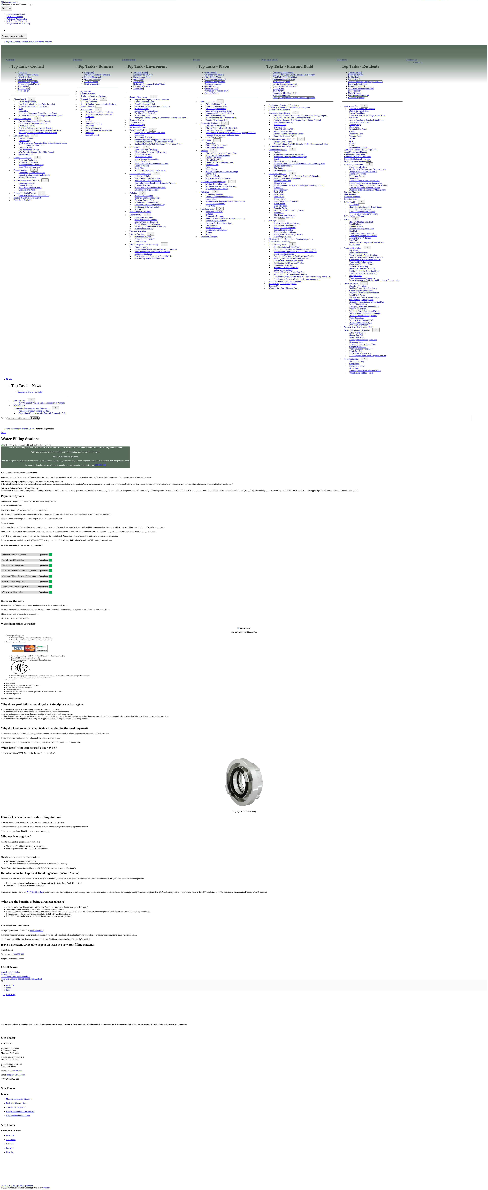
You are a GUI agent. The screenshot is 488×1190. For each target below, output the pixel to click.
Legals (14, 1185)
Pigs (351, 141)
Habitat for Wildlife (142, 161)
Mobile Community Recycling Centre (364, 271)
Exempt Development (283, 142)
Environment (129, 59)
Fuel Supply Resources (283, 122)
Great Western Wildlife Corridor (147, 178)
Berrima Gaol (279, 127)
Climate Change (135, 122)
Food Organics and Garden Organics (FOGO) (367, 356)
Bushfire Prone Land (282, 181)
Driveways (278, 187)
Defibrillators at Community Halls (219, 162)
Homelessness (211, 225)
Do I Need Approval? (277, 173)
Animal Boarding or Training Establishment (366, 120)
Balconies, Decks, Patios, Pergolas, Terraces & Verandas (296, 176)
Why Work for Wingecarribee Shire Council (36, 152)
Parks (208, 167)
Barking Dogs (355, 125)
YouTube (9, 1144)
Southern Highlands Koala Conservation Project (154, 142)
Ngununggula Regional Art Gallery (220, 113)
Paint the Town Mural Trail (216, 120)
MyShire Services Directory (217, 189)
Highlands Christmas (214, 211)
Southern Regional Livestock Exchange (222, 171)
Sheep (351, 145)
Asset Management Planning (355, 152)
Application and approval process (99, 114)
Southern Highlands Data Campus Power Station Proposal (297, 120)
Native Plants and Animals (140, 173)
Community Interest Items (279, 113)
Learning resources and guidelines (363, 340)
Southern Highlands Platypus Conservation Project (155, 139)
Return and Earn (356, 342)
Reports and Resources (144, 137)
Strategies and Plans (27, 190)
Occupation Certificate (283, 265)
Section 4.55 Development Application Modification (295, 249)
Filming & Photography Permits (357, 159)
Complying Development (284, 254)
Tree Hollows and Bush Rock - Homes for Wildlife (155, 183)
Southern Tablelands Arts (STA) (219, 111)
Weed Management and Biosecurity (143, 244)
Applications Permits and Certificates (284, 105)
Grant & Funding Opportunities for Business (98, 104)
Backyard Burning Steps (144, 200)
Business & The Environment (146, 202)
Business (77, 59)
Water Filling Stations (358, 304)
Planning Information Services (286, 161)
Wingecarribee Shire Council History (33, 106)
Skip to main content (9, 2)
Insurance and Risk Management (99, 130)
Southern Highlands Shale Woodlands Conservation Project (158, 144)
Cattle (351, 131)
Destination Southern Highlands (93, 96)
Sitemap (29, 1185)
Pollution (133, 193)
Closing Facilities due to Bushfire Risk (221, 153)
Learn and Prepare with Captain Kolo (221, 130)
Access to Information (22, 119)
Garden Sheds (279, 199)
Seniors (209, 232)
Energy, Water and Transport (146, 222)
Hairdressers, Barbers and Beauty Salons (365, 207)
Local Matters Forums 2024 (30, 167)
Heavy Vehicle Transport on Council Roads (366, 242)
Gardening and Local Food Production (150, 226)
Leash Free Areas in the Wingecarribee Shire (367, 115)
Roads (346, 219)
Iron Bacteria (140, 209)
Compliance (354, 364)
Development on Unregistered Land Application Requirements (299, 185)
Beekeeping (354, 127)
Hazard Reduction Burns (145, 102)
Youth (208, 234)
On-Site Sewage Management (361, 300)
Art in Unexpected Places (216, 109)
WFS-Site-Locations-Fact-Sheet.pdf (21, 979)
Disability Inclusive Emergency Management (367, 190)
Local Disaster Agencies (215, 137)
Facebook (10, 1135)
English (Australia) (29, 30)
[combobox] (14, 36)
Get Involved (134, 147)
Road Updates (355, 224)
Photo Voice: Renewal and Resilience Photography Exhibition (231, 133)
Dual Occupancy (281, 190)
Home (7, 429)
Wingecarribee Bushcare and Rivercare (150, 152)
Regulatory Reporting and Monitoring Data (366, 302)
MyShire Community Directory (213, 181)
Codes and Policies (26, 183)
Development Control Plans (280, 146)
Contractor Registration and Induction (34, 195)
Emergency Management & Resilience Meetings (368, 185)
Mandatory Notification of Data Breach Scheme (38, 133)
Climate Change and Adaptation (147, 224)
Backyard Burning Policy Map (147, 198)
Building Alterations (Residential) (287, 178)
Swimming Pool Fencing (284, 170)
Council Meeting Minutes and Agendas (34, 175)
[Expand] (18, 59)
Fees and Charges (351, 192)
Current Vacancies (26, 138)
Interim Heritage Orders (283, 230)
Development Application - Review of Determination (295, 252)
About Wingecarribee (27, 102)
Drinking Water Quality (358, 325)
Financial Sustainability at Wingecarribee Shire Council (41, 115)
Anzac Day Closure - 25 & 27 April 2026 (361, 150)
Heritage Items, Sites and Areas (286, 223)
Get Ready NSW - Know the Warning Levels (367, 169)
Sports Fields (211, 174)
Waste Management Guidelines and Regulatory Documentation (374, 280)
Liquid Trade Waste (357, 295)
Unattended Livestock (358, 147)
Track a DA (273, 286)
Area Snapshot (91, 102)
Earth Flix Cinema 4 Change (146, 150)
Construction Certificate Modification (289, 263)
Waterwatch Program (143, 237)
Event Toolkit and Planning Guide (99, 112)
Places (196, 59)
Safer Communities (213, 227)
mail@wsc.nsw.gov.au (16, 1075)
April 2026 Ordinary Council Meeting (34, 411)
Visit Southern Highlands (16, 1107)
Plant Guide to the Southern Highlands (150, 187)
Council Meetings (21, 170)
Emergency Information (353, 164)
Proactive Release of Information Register (35, 128)
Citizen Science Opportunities (146, 159)
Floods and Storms (356, 176)
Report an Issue (350, 199)
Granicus (46, 1188)
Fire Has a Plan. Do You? (145, 113)
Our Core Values (25, 147)
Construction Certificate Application (288, 261)
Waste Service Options (358, 253)
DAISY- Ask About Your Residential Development (289, 107)
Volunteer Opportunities (215, 203)
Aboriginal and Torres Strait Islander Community (225, 218)
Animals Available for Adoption (362, 109)
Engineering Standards (283, 166)
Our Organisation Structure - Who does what (37, 104)
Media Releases (20, 405)
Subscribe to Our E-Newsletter (31, 165)
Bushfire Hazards (142, 109)
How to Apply (24, 141)
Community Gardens (143, 154)
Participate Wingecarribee (16, 1103)
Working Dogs (355, 136)
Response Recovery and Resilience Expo (222, 135)
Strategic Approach (88, 106)
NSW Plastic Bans (356, 337)
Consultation (211, 199)
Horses (352, 138)
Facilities (204, 151)
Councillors (23, 111)
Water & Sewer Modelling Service (363, 316)
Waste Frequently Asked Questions (363, 255)
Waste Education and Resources (362, 278)
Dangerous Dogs (356, 134)
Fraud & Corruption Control (30, 187)
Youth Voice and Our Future (146, 219)
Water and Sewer (351, 283)
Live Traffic (354, 240)
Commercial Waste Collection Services (364, 260)
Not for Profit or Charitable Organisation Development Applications (301, 144)
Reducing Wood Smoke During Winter (365, 370)
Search (3, 418)
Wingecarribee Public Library (18, 1116)
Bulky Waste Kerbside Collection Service (366, 257)
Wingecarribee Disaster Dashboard (363, 171)
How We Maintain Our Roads (361, 222)
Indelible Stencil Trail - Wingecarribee (221, 118)
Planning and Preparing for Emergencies (365, 183)
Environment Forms (137, 127)
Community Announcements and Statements (31, 408)
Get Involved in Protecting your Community (152, 106)
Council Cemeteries (214, 158)
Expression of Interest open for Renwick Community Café (42, 413)
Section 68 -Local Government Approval (290, 274)
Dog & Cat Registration (358, 111)
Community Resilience (210, 123)
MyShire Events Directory (216, 184)
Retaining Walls (280, 208)
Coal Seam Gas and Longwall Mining (150, 205)
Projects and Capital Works (24, 193)
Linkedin (9, 1152)
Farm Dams (278, 194)
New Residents (350, 194)
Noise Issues (354, 368)
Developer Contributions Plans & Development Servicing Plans (299, 163)
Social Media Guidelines (29, 162)
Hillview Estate (280, 125)
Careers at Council (21, 136)
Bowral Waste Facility (283, 131)
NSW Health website (35, 892)
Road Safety (354, 231)
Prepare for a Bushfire (358, 167)
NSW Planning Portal (277, 244)
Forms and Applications (28, 160)
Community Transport (214, 216)
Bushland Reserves (137, 120)
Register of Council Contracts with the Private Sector (40, 130)
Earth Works (279, 192)
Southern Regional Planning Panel (282, 284)
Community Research (214, 194)
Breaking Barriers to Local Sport (219, 223)
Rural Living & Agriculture (140, 211)
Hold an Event (86, 109)
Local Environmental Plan (279, 241)
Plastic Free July (355, 351)
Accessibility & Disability (216, 221)
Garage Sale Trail (356, 335)
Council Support (92, 135)
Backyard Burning (356, 361)
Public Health (349, 202)
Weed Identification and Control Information (152, 252)
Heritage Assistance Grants (285, 232)
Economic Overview (88, 99)
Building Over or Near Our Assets (363, 288)
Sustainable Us (135, 215)
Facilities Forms (212, 165)
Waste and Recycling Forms (360, 262)
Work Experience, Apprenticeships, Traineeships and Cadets (43, 143)
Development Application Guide (282, 139)
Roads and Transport (209, 237)
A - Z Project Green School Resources (150, 170)
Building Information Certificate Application (291, 258)
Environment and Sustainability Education (151, 163)
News (9, 379)
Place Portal (210, 206)
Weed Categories (141, 247)
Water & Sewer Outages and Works (358, 327)
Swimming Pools (212, 176)
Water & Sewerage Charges (360, 322)
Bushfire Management (138, 97)
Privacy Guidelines (26, 126)
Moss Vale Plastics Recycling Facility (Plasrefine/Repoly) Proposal (300, 115)
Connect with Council (22, 157)
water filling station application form (15, 976)
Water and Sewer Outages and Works (364, 311)
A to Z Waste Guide (357, 333)
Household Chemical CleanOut (362, 269)
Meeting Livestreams (27, 177)
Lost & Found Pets (356, 113)
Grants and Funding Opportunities (219, 197)
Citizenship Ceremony (215, 147)
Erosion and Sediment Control (147, 207)
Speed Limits (354, 245)
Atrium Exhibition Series (216, 104)
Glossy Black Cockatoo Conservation (150, 133)
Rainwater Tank (280, 206)
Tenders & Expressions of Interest (27, 198)
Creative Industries (87, 94)
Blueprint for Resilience (215, 126)
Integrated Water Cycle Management (364, 293)
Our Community (207, 209)
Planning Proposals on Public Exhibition (285, 281)
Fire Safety (278, 168)
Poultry (352, 143)
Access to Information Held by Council (34, 121)
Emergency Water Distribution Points (364, 306)
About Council (20, 99)
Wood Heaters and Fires (283, 217)
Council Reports (25, 185)
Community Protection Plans (146, 111)
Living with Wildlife (143, 176)
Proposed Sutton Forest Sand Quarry (288, 134)
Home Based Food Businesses (286, 201)
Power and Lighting (94, 123)
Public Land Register (22, 200)
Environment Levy (137, 125)
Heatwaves (353, 178)
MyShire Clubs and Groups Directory (221, 186)
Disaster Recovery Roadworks (361, 229)
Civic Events (206, 140)
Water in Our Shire (137, 234)
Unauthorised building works (361, 373)
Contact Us (417, 62)
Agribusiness (85, 91)
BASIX (277, 159)
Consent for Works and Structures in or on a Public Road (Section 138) (302, 277)
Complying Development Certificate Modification (294, 256)
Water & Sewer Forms (358, 309)
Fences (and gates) (356, 366)
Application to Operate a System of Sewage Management (297, 279)
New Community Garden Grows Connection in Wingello (42, 403)
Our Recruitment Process (29, 150)
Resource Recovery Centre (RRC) (363, 273)
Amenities (90, 126)
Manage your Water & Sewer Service (364, 297)
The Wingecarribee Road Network (363, 235)
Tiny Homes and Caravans (284, 215)
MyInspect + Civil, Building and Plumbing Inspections (291, 239)
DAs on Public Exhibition (279, 110)
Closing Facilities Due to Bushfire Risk (221, 128)
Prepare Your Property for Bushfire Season (152, 99)
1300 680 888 (99, 465)
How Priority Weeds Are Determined (149, 258)
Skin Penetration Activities (360, 209)
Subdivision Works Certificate (286, 268)
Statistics (209, 214)
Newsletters (11, 1140)
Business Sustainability (144, 229)
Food (88, 119)
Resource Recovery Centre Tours (362, 344)
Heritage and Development (285, 225)
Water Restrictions (356, 318)
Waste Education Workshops (360, 349)
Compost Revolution (357, 346)
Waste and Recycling (352, 248)
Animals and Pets (351, 106)
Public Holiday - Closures (354, 216)
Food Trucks (279, 197)
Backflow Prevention (357, 286)
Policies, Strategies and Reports (26, 180)
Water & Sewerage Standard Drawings (364, 313)
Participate (205, 192)
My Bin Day (354, 250)
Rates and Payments (352, 197)
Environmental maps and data (146, 190)
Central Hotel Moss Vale (284, 129)
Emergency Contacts (357, 174)
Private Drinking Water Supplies (362, 211)
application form (36, 930)
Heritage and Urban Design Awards (288, 234)
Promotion (90, 133)
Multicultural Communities (216, 230)
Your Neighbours (351, 359)
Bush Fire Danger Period (145, 104)
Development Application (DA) (286, 247)
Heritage (272, 220)
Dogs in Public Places (358, 129)
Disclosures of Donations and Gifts (33, 123)
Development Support (278, 149)
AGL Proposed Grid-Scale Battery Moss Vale (292, 118)
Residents (342, 59)
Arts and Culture (207, 101)
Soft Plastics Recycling (358, 266)
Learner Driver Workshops (360, 238)
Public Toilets (211, 169)
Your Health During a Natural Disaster (364, 187)
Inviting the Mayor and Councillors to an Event (38, 113)
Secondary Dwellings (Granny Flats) (288, 210)
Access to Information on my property (289, 154)
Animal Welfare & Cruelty (360, 122)
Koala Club (139, 168)
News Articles (19, 400)
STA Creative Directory (215, 115)
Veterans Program (26, 154)
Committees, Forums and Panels (32, 173)
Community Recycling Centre (361, 264)
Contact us (411, 59)
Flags (21, 109)
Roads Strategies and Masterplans (362, 233)
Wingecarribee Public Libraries (218, 178)
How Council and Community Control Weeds (153, 256)
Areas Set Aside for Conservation (148, 181)
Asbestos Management (144, 195)
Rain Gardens (279, 203)
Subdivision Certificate (283, 270)
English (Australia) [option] (29, 42)
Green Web (139, 135)
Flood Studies (140, 241)
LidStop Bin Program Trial (360, 353)
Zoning (277, 152)
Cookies (21, 1185)
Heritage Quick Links (282, 237)
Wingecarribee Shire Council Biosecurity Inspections (156, 249)
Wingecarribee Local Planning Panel (283, 288)
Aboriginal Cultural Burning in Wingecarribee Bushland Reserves (161, 118)
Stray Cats (353, 118)
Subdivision (279, 213)
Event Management (93, 128)
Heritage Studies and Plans (284, 227)
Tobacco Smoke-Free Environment (363, 214)
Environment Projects (138, 130)
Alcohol (89, 121)
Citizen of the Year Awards (216, 145)
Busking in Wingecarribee (216, 106)
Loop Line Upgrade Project (285, 136)
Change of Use (280, 183)
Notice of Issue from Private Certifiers (289, 272)
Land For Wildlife (142, 166)
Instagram (10, 1148)
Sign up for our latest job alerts (31, 145)
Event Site (90, 117)
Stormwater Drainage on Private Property (290, 157)
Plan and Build (269, 59)
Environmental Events (143, 157)
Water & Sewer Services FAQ (361, 320)
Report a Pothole (356, 226)
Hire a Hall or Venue (214, 160)
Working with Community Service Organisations (225, 201)
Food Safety (354, 205)
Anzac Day (210, 143)
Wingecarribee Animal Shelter (218, 155)
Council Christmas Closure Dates (357, 157)
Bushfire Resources (142, 115)
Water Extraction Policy (10, 972)
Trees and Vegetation (137, 231)
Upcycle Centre (355, 276)
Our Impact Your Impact (144, 217)
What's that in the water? (144, 239)
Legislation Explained (143, 254)
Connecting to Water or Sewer (361, 290)
